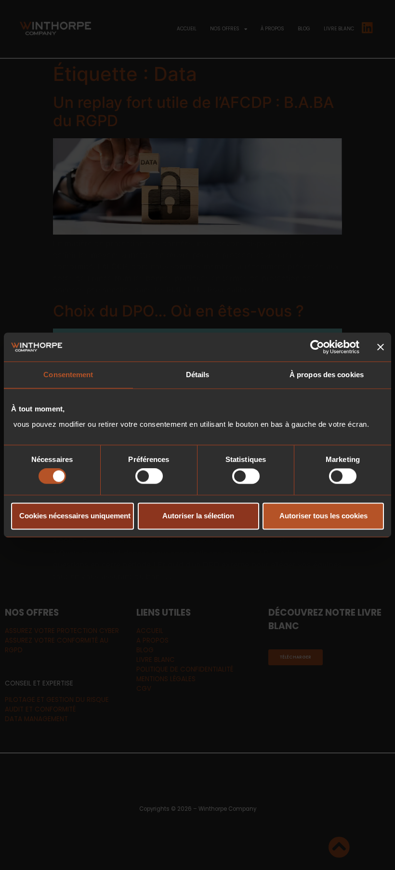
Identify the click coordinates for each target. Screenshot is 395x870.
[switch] (149, 476)
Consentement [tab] (68, 374)
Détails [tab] (198, 374)
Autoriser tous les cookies (323, 516)
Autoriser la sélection (198, 516)
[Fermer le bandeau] (380, 346)
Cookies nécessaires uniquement (75, 516)
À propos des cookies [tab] (327, 374)
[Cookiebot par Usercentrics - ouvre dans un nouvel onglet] (317, 347)
